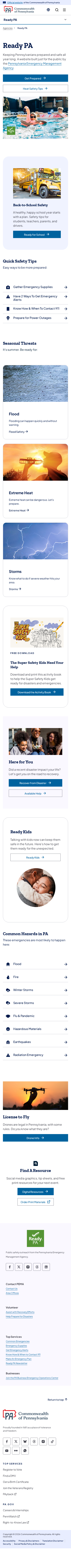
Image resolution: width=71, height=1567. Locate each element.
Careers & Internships (16, 1510)
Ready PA (10, 19)
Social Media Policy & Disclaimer (29, 1544)
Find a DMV (9, 1475)
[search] (57, 10)
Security (7, 1544)
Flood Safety (17, 431)
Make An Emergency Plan (18, 1358)
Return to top (56, 1399)
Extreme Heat (17, 510)
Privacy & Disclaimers (29, 1541)
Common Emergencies (17, 1341)
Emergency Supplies (16, 1345)
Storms (13, 589)
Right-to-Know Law (14, 1522)
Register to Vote (12, 1469)
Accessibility (9, 1541)
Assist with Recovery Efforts (20, 1312)
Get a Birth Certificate (16, 1481)
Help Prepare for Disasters (19, 1316)
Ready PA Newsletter (16, 1363)
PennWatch (10, 1516)
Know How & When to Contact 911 (23, 1354)
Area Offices (12, 1293)
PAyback (8, 1494)
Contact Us (11, 1288)
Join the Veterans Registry (18, 1488)
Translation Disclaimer (52, 1541)
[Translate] (48, 10)
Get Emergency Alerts (17, 1350)
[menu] (64, 10)
